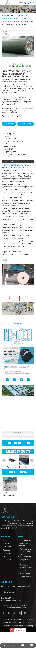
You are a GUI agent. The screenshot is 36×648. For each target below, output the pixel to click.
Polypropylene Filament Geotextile (25, 550)
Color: (6, 154)
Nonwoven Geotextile (23, 545)
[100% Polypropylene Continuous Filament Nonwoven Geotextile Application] (10, 484)
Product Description (11, 161)
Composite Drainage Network (25, 566)
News (5, 556)
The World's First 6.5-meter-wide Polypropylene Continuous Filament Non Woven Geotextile (12, 467)
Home (5, 540)
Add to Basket (25, 124)
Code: (6, 139)
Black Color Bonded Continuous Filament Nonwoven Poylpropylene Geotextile (24, 467)
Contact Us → (10, 592)
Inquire (10, 124)
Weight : (7, 152)
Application (7, 553)
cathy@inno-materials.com (16, 605)
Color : (6, 141)
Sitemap (14, 626)
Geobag (23, 570)
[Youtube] (20, 613)
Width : (6, 144)
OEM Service (7, 547)
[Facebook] (3, 613)
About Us (6, 550)
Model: (6, 133)
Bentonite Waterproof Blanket (25, 555)
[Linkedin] (9, 613)
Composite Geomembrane (23, 561)
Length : (7, 146)
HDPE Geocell (25, 574)
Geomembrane (25, 540)
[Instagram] (25, 613)
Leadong (29, 626)
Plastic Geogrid (25, 577)
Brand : (6, 149)
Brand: (6, 136)
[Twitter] (14, 613)
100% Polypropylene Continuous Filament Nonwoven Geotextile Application (8, 494)
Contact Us (7, 559)
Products (6, 544)
